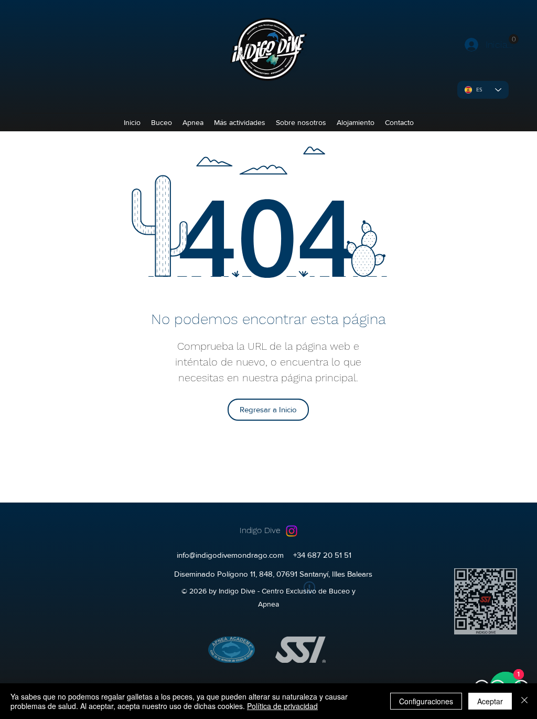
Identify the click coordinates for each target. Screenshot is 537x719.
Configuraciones (426, 701)
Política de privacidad (282, 706)
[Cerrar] (524, 701)
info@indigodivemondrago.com (230, 554)
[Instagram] (291, 531)
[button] (514, 39)
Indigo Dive (260, 530)
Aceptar (490, 701)
